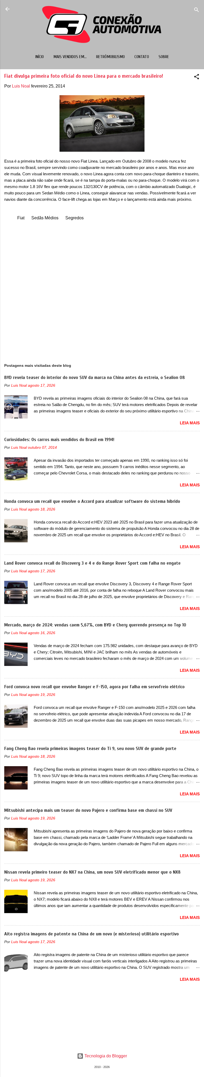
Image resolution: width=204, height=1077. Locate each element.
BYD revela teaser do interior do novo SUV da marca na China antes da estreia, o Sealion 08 (94, 377)
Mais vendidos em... (70, 56)
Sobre (164, 56)
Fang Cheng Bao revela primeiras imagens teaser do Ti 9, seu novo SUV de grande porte (90, 748)
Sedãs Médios (44, 218)
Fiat (20, 218)
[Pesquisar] (196, 11)
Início (39, 56)
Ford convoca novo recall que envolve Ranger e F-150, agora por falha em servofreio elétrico (94, 687)
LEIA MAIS (190, 423)
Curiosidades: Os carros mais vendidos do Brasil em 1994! (59, 439)
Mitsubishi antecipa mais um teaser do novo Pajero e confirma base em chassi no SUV (88, 810)
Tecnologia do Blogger (105, 1056)
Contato (141, 56)
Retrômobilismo (110, 56)
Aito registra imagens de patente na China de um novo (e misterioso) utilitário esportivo (91, 934)
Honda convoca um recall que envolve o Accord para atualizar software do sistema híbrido (92, 501)
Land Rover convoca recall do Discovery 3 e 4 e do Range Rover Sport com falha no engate (92, 563)
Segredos (74, 218)
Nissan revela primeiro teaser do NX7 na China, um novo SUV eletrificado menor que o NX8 (92, 872)
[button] (196, 77)
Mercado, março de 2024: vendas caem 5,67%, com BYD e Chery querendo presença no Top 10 (95, 625)
